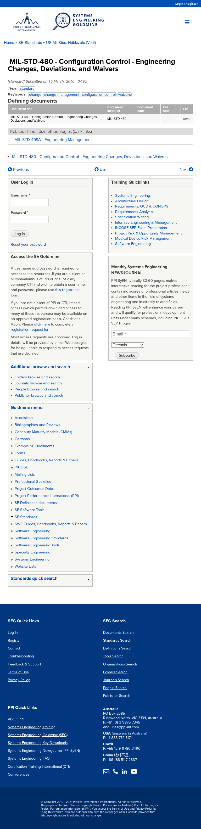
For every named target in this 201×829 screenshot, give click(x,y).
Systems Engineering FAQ (28, 758)
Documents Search (118, 632)
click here (42, 324)
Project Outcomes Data (34, 488)
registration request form (31, 329)
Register (192, 3)
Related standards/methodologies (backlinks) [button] (51, 131)
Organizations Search (120, 664)
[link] (50, 367)
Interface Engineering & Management (146, 222)
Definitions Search (117, 648)
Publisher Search (116, 695)
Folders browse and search (37, 377)
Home (9, 42)
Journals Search (116, 680)
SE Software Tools (29, 510)
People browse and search (37, 389)
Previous (20, 169)
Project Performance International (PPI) (47, 496)
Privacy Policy (19, 680)
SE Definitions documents (36, 503)
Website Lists (25, 566)
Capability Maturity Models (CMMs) (43, 432)
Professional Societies (33, 481)
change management (61, 95)
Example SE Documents (34, 446)
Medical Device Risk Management (143, 238)
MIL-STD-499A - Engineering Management (53, 139)
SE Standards (30, 42)
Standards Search (117, 640)
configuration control (99, 95)
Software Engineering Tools (37, 545)
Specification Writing (132, 217)
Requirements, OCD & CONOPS (141, 206)
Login (179, 3)
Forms (20, 453)
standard (27, 89)
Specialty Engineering (32, 552)
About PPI (16, 719)
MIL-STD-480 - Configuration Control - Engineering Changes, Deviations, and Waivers (90, 156)
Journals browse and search (38, 383)
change (35, 95)
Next (184, 169)
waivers (124, 95)
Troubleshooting (21, 656)
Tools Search (113, 656)
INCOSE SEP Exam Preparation (141, 228)
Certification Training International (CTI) (39, 766)
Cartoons (22, 439)
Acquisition (24, 418)
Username (19, 195)
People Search (115, 688)
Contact (14, 648)
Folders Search (115, 672)
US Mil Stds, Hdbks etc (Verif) (71, 42)
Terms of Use (18, 672)
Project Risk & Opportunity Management (148, 233)
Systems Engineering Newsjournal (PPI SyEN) (44, 750)
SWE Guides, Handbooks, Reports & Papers (51, 524)
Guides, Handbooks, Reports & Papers (46, 460)
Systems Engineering (32, 559)
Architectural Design (132, 201)
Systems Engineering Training (31, 727)
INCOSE (21, 467)
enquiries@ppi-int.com (121, 727)
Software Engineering (32, 531)
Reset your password (28, 244)
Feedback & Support (24, 664)
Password (18, 213)
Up (102, 169)
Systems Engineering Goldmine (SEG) (38, 735)
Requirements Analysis (134, 212)
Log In (13, 632)
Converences (18, 774)
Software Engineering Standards (41, 538)
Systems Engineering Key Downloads (38, 743)
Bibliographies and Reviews (37, 425)
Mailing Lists (25, 474)
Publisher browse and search (39, 395)
